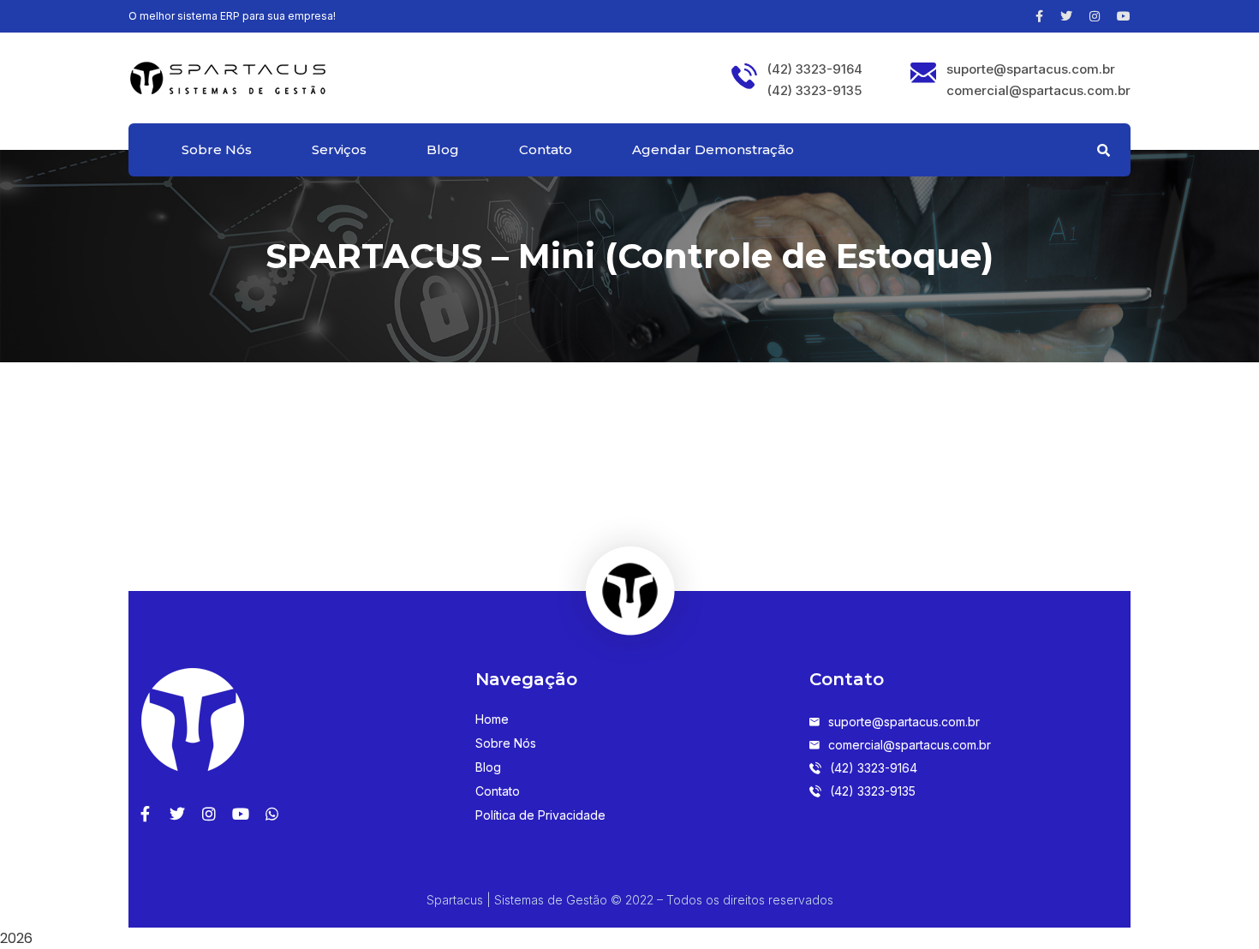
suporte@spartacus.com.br (1030, 69)
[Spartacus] (227, 76)
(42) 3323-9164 (814, 69)
